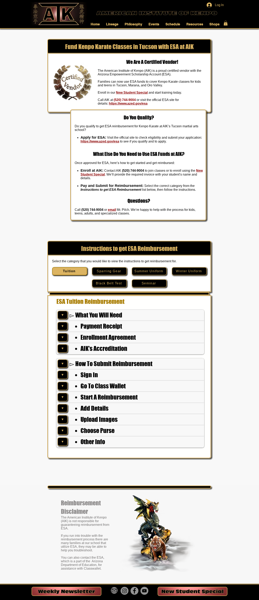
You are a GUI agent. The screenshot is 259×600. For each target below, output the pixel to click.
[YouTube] (144, 591)
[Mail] (114, 590)
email (112, 209)
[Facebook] (134, 591)
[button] (96, 24)
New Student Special (132, 92)
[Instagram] (124, 591)
